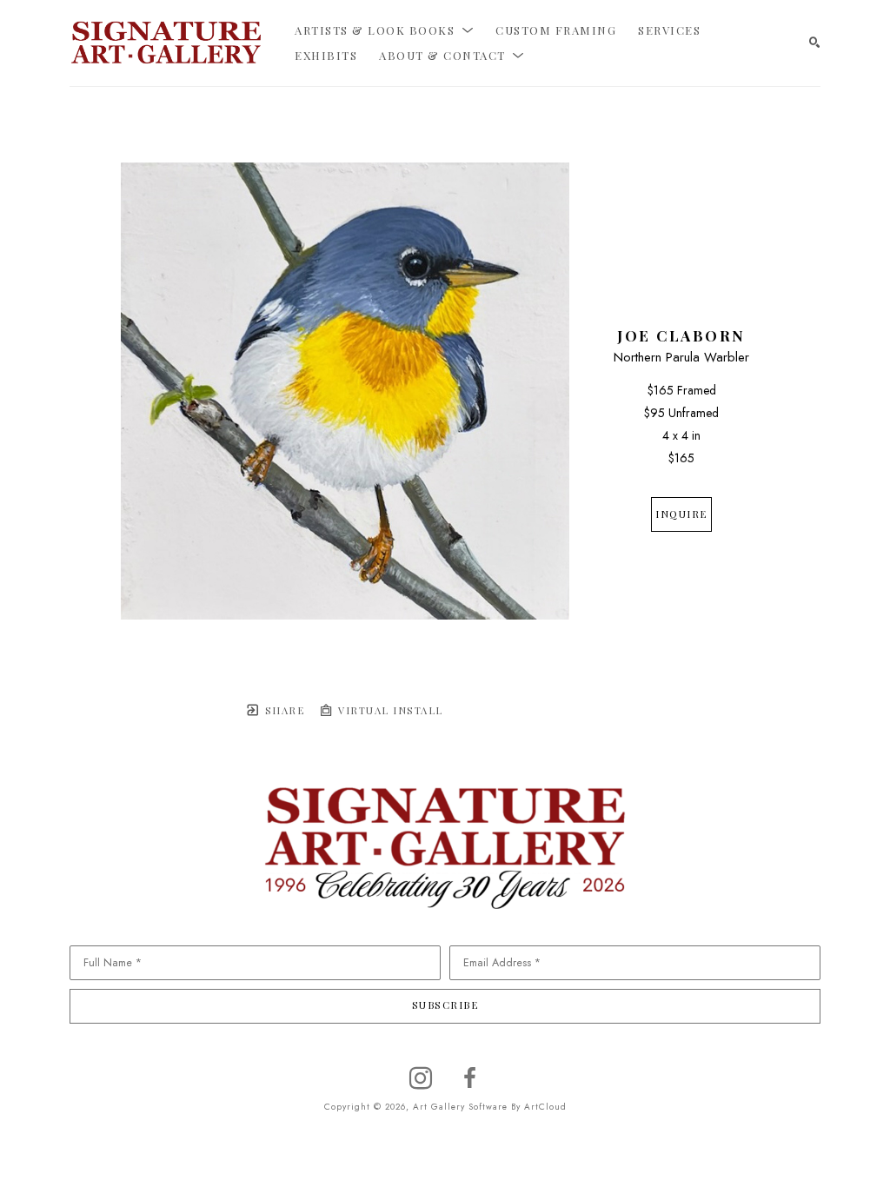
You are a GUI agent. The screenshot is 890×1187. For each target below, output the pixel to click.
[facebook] (469, 1078)
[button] (384, 30)
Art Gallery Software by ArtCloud (490, 1106)
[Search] (814, 43)
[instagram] (420, 1078)
